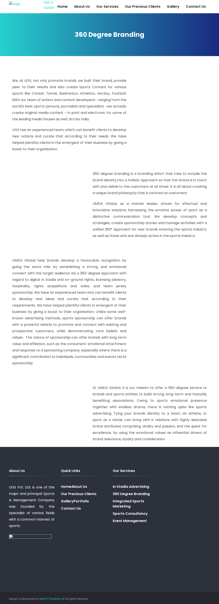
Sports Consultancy (130, 513)
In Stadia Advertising (131, 486)
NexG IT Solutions (50, 599)
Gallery (173, 6)
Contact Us (196, 6)
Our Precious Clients (142, 6)
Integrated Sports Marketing (128, 504)
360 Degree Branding (131, 493)
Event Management (130, 520)
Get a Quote (49, 5)
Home (62, 6)
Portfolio (81, 501)
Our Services (107, 6)
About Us (82, 6)
